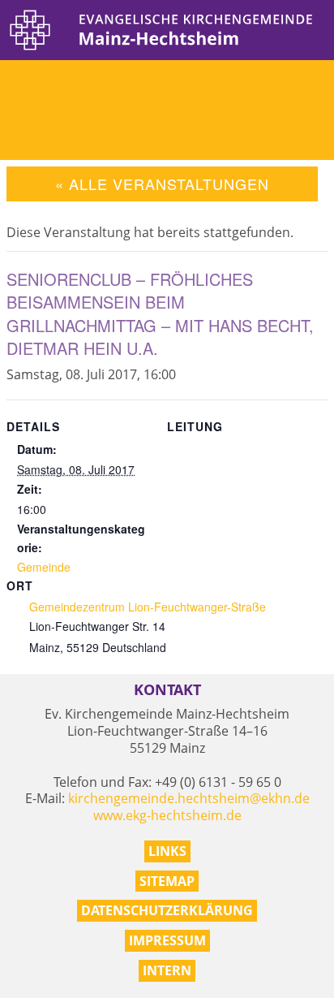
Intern (167, 970)
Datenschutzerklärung (167, 910)
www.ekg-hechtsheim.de (167, 815)
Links (167, 851)
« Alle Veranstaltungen (162, 183)
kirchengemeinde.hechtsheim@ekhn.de (189, 798)
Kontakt (167, 689)
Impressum (167, 940)
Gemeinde (44, 567)
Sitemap (167, 881)
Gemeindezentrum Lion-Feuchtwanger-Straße (147, 606)
